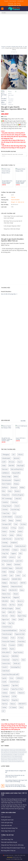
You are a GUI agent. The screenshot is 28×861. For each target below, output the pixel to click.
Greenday (4, 542)
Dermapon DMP (6, 524)
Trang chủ (6, 1)
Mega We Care (6, 597)
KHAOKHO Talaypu (7, 568)
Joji (19, 557)
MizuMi (20, 605)
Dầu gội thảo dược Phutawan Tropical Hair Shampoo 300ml (7, 439)
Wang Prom (5, 700)
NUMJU (21, 619)
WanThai (4, 704)
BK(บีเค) (22, 487)
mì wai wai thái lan (22, 752)
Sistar (23, 660)
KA (3, 564)
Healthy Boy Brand (20, 546)
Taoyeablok (5, 685)
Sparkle (4, 678)
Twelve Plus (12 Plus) (16, 689)
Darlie (3, 520)
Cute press (18, 517)
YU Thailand (13, 707)
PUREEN (20, 645)
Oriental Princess (6, 627)
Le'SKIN (4, 575)
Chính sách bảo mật (6, 825)
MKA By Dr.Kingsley (7, 608)
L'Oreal (19, 572)
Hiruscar (23, 550)
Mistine (4, 605)
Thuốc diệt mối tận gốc (17, 756)
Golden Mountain (7, 539)
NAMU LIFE (11, 612)
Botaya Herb (5, 495)
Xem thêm (23, 420)
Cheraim (17, 506)
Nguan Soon (5, 619)
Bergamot (17, 480)
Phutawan (5, 638)
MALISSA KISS (13, 590)
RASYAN (4, 649)
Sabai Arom (5, 656)
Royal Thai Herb (18, 652)
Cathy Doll (18, 498)
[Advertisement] (14, 29)
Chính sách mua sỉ (6, 817)
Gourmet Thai (19, 539)
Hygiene (13, 553)
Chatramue (14, 502)
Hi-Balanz (15, 550)
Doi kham (23, 524)
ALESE (4, 462)
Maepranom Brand (16, 586)
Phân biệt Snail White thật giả (9, 842)
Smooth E (4, 667)
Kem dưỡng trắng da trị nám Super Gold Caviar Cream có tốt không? (16, 781)
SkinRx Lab (17, 663)
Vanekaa (4, 693)
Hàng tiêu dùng (14, 46)
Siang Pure (15, 660)
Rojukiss (12, 649)
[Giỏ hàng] (26, 8)
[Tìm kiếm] (25, 13)
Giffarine (19, 535)
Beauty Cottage (6, 476)
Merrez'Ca (20, 601)
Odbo (3, 623)
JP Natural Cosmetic (7, 561)
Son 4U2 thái (21, 754)
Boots (10, 491)
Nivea (14, 619)
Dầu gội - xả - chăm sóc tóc (17, 202)
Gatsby (11, 535)
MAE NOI (23, 583)
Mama (22, 590)
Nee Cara (4, 616)
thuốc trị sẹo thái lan (12, 759)
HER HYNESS (5, 550)
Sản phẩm (8, 46)
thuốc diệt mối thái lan (6, 756)
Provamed (12, 645)
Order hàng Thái (12, 1)
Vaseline (12, 693)
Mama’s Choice (6, 594)
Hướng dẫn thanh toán (7, 820)
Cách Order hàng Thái (7, 839)
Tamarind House (14, 682)
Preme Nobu (21, 641)
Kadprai (9, 564)
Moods (18, 608)
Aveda (3, 465)
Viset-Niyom (5, 696)
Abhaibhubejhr (6, 458)
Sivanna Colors (6, 663)
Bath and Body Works (17, 469)
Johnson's (12, 557)
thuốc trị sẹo (4, 759)
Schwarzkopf (5, 660)
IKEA (20, 553)
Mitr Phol (12, 605)
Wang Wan (15, 700)
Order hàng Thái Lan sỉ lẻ (8, 831)
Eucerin (21, 528)
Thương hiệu (10, 3)
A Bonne (20, 454)
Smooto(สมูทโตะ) (15, 667)
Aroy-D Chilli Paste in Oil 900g (20, 438)
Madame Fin (5, 579)
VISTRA (14, 696)
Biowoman (14, 487)
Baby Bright (20, 465)
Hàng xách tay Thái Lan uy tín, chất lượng (12, 845)
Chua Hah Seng (15, 509)
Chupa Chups (5, 513)
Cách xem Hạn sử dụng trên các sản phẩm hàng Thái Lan (14, 776)
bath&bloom (5, 473)
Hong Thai (5, 553)
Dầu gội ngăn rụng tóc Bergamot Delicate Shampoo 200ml (21, 182)
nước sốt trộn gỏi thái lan (7, 754)
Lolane (18, 575)
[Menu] (2, 8)
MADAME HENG (16, 579)
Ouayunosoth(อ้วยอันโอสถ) (9, 630)
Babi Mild (11, 465)
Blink (3, 491)
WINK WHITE (22, 704)
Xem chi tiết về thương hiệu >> (9, 294)
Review (18, 3)
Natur (19, 612)
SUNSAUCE (20, 678)
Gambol (20, 531)
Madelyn (4, 583)
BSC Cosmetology (7, 498)
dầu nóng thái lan (5, 749)
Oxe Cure (22, 630)
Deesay (11, 520)
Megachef (16, 597)
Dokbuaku (5, 528)
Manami (16, 594)
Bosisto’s (17, 491)
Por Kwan (20, 638)
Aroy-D (20, 462)
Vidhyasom (21, 693)
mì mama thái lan (13, 752)
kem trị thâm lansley (20, 749)
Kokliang (11, 572)
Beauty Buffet (16, 473)
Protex (4, 645)
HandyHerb (14, 542)
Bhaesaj (16, 484)
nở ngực (15, 754)
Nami (3, 612)
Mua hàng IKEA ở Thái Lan (8, 850)
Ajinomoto (16, 458)
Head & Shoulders (7, 546)
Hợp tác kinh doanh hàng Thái (9, 828)
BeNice (16, 476)
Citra (14, 513)
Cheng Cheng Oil (6, 506)
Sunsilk (4, 682)
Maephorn (5, 586)
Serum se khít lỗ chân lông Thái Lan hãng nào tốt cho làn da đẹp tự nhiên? (15, 785)
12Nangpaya (5, 454)
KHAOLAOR (19, 568)
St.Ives (11, 678)
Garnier (4, 535)
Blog (15, 3)
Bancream (5, 469)
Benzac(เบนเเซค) (6, 480)
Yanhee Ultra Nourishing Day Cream (16, 761)
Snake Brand (5, 671)
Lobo (11, 575)
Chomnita (4, 509)
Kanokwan (17, 564)
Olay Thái (11, 623)
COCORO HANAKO (7, 517)
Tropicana (5, 689)
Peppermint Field (19, 634)
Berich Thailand (6, 484)
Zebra (21, 707)
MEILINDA (5, 601)
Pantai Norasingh (7, 634)
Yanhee (4, 707)
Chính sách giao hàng (7, 822)
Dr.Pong (13, 528)
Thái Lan (13, 197)
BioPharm (5, 487)
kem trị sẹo (12, 749)
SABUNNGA (15, 656)
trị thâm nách (4, 761)
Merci (12, 601)
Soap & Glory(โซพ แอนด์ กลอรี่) (10, 674)
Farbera (4, 531)
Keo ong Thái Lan (5, 752)
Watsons (12, 704)
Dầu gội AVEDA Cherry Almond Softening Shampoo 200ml (7, 182)
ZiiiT (3, 711)
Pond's (13, 638)
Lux (24, 575)
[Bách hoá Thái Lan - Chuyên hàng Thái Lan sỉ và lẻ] (14, 9)
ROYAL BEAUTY (6, 652)
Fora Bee (12, 531)
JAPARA (4, 557)
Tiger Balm (15, 685)
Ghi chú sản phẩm (8, 151)
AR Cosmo (11, 462)
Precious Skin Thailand (8, 641)
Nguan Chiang (22, 616)
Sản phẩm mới (20, 1)
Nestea (13, 616)
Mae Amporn (13, 583)
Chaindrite (5, 502)
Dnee (15, 524)
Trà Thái (20, 759)
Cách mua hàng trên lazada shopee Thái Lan (13, 848)
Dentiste (18, 520)
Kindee (4, 572)
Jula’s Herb (19, 561)
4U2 (13, 454)
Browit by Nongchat (17, 495)
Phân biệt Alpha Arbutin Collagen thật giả (15, 771)
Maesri (4, 590)
